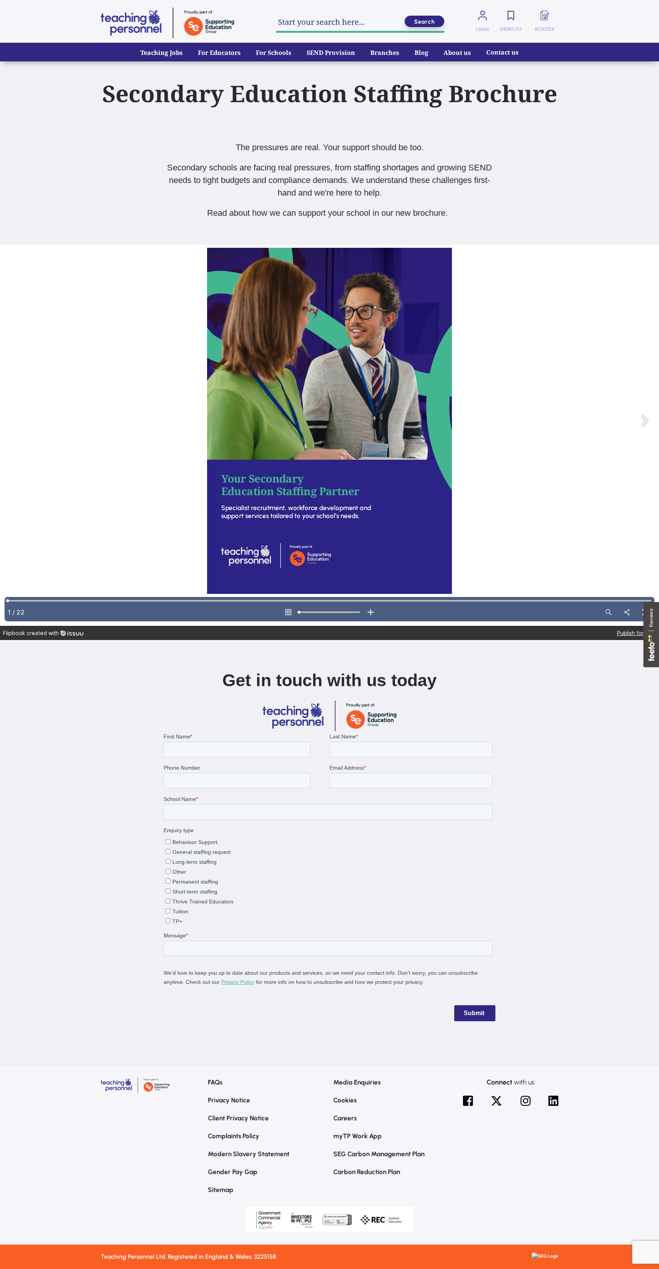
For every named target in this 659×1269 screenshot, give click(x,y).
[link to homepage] (167, 23)
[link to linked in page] (553, 1101)
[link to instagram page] (525, 1101)
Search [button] (424, 21)
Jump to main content (44, 11)
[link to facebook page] (468, 1101)
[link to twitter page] (496, 1101)
